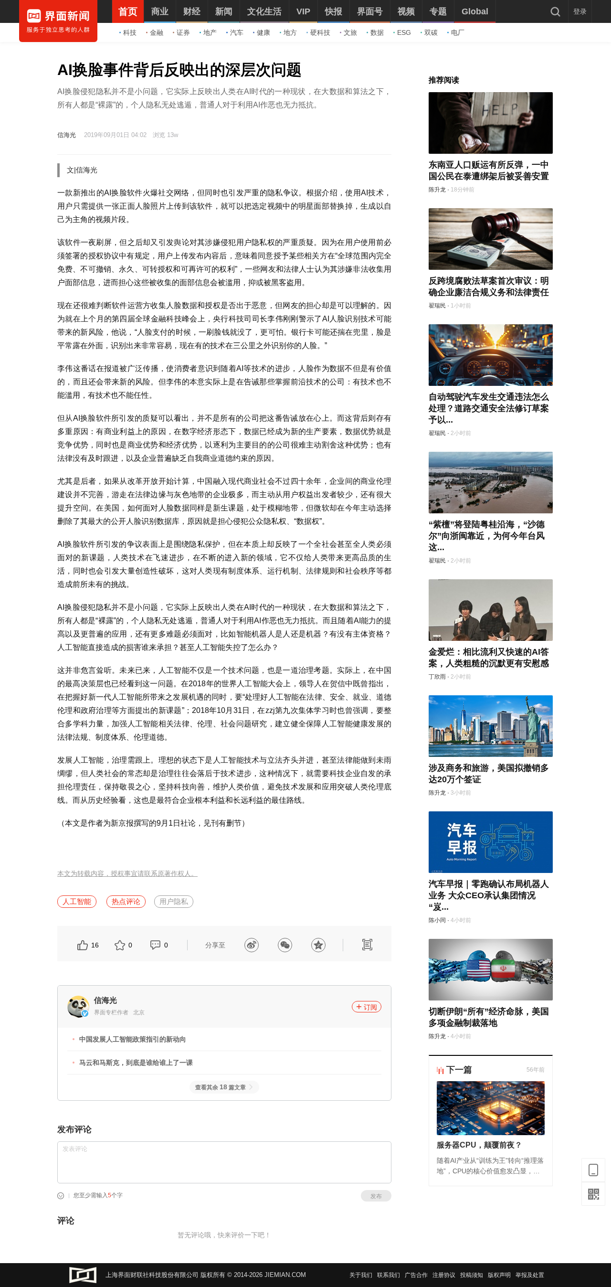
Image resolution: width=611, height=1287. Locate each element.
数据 (377, 32)
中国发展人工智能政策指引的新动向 (132, 1039)
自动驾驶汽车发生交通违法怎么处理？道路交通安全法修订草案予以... (489, 408)
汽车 (236, 32)
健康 (263, 32)
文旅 (350, 32)
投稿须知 (471, 1275)
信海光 (66, 134)
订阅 (370, 1007)
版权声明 (499, 1275)
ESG (404, 32)
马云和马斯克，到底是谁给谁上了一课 (136, 1062)
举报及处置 (530, 1275)
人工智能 (77, 901)
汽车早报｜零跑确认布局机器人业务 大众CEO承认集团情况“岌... (489, 895)
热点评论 (126, 901)
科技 (130, 32)
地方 (290, 32)
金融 (156, 32)
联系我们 (388, 1275)
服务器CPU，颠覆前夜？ (479, 1145)
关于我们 (360, 1275)
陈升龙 (437, 189)
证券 (183, 32)
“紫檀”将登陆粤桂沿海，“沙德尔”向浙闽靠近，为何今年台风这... (487, 536)
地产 (210, 32)
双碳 (431, 32)
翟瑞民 (437, 305)
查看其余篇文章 (220, 1087)
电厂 (457, 32)
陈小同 (437, 920)
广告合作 (416, 1275)
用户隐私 (173, 901)
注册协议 (443, 1275)
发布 (376, 1196)
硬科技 (320, 32)
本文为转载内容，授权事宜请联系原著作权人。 (127, 873)
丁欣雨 (437, 676)
